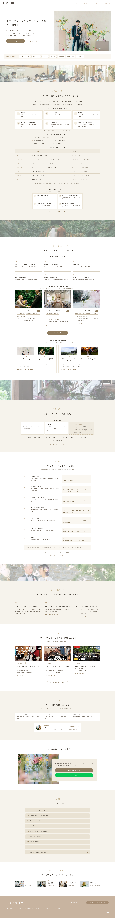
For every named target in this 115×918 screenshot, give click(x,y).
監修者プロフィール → (74, 726)
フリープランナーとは (24, 56)
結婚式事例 (61, 56)
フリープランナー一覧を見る (57, 333)
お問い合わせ (108, 3)
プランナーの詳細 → (29, 369)
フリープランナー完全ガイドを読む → (57, 211)
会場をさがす (78, 3)
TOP (8, 908)
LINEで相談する (74, 775)
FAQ (55, 908)
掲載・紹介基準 (70, 56)
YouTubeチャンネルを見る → (51, 614)
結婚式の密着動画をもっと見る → (57, 682)
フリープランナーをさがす (47, 908)
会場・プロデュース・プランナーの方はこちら (97, 902)
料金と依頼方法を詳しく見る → (57, 444)
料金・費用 (45, 56)
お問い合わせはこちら (74, 902)
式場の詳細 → (20, 369)
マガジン (60, 908)
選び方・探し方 (36, 56)
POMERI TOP (6, 8)
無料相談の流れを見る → (80, 616)
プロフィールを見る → (22, 323)
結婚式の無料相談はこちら (74, 770)
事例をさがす (99, 3)
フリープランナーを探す (15, 41)
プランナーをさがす (89, 3)
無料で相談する (33, 41)
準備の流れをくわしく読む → (57, 555)
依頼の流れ (53, 56)
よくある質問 (80, 56)
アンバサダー (37, 908)
